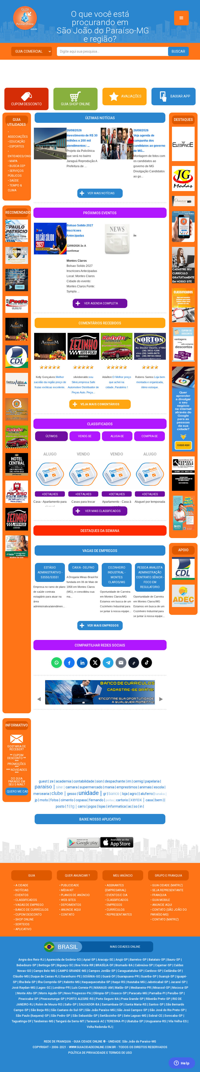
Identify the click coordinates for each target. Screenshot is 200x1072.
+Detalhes (50, 494)
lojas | (103, 806)
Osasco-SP (119, 993)
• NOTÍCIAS (21, 890)
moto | (45, 800)
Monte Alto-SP (27, 993)
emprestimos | (128, 787)
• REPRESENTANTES (118, 914)
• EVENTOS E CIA (116, 895)
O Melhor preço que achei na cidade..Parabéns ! (118, 382)
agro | (134, 794)
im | (130, 781)
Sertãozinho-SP (110, 1015)
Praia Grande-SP (132, 999)
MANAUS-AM (103, 987)
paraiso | (45, 787)
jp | (37, 800)
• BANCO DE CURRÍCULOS (31, 909)
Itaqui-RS (118, 982)
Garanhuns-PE (71, 976)
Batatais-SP (157, 959)
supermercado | (92, 787)
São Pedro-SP (60, 1015)
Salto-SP (70, 1004)
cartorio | (123, 800)
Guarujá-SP (166, 976)
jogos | (93, 806)
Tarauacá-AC (95, 1021)
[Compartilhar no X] (95, 662)
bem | (159, 800)
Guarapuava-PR (128, 976)
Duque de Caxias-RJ (45, 976)
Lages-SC (44, 987)
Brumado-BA (124, 965)
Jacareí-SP (178, 982)
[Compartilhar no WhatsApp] (56, 662)
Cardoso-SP (153, 971)
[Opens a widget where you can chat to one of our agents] (181, 1063)
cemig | (139, 781)
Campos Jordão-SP (102, 971)
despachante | (116, 781)
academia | (64, 781)
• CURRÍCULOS (114, 909)
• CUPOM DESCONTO (28, 914)
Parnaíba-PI (157, 993)
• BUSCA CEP (16, 166)
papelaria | (153, 781)
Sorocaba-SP (173, 1015)
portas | (111, 800)
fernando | (97, 800)
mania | (111, 787)
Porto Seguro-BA (107, 999)
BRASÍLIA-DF (104, 965)
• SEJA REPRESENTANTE (167, 890)
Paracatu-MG (138, 993)
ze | (53, 781)
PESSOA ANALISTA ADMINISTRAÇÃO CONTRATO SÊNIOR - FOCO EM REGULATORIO (150, 577)
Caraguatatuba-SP (130, 971)
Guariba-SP (149, 976)
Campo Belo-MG (44, 971)
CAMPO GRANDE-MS (72, 971)
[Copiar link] (133, 662)
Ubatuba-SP (135, 1021)
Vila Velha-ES (177, 1021)
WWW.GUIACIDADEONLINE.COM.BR (92, 1047)
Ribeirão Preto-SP (158, 999)
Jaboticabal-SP (157, 982)
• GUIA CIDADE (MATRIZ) (166, 885)
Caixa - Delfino (83, 567)
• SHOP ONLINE (24, 919)
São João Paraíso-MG (100, 1010)
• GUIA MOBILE (160, 900)
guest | (44, 781)
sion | (100, 781)
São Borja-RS (40, 1010)
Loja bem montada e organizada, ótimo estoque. (150, 382)
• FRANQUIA (158, 895)
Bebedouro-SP (26, 965)
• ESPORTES (16, 146)
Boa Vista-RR (84, 965)
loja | (126, 794)
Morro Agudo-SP (50, 993)
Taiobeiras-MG (43, 1021)
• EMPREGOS (113, 905)
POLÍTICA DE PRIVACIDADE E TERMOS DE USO (100, 1052)
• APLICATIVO (22, 929)
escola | (159, 787)
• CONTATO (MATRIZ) (164, 919)
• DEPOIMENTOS (70, 905)
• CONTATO (66, 914)
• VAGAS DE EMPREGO (29, 905)
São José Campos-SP (132, 1010)
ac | (131, 806)
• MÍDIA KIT (66, 890)
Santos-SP (156, 1004)
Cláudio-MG (21, 976)
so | (137, 806)
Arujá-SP (121, 959)
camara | (73, 787)
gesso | (73, 794)
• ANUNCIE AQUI (70, 909)
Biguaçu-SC (65, 965)
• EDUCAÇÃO (16, 141)
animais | (147, 787)
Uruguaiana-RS (155, 1021)
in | (142, 806)
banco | (115, 794)
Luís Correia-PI (82, 987)
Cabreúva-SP (144, 965)
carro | (83, 806)
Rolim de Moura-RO (49, 1004)
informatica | (118, 806)
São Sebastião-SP (85, 1015)
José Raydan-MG (23, 987)
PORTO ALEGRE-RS (80, 999)
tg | (74, 806)
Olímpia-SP (101, 993)
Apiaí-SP (89, 959)
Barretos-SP (138, 959)
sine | (61, 787)
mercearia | (42, 794)
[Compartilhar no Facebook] (69, 662)
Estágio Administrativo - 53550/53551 (50, 572)
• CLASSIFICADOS (25, 900)
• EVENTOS (21, 895)
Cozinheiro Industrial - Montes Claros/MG (116, 575)
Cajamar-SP (163, 965)
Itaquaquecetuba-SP (96, 982)
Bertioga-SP (47, 965)
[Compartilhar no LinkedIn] (82, 662)
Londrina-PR (61, 987)
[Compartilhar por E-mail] (121, 662)
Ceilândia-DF (172, 971)
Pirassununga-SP (52, 999)
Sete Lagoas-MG (135, 1015)
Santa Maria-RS (136, 1004)
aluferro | (147, 794)
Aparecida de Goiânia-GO (63, 959)
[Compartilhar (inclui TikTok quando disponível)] (146, 662)
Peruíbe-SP (175, 993)
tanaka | (160, 794)
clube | (59, 793)
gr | (106, 794)
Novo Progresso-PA (77, 993)
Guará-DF (108, 976)
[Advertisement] (100, 73)
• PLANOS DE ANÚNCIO (74, 895)
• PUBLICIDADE (69, 885)
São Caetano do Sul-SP (67, 1010)
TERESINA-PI (115, 1021)
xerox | (138, 799)
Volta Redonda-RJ (99, 1027)
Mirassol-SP (161, 987)
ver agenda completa (100, 303)
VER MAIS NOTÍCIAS (99, 193)
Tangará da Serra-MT (70, 1021)
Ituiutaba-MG (136, 982)
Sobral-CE (155, 1015)
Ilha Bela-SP (27, 982)
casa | (150, 800)
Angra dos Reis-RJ (31, 959)
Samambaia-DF (112, 1004)
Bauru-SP (173, 959)
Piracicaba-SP (28, 999)
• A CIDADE (21, 885)
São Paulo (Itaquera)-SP (32, 1015)
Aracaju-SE (105, 959)
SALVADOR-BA (89, 1004)
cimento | (68, 800)
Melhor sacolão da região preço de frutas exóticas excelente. (50, 382)
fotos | (55, 800)
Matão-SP (122, 987)
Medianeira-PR (141, 987)
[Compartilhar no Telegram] (108, 662)
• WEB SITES (67, 900)
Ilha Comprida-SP (50, 982)
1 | (69, 806)
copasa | (82, 800)
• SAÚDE (13, 180)
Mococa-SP (180, 987)
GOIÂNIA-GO (91, 976)
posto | (61, 806)
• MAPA (12, 161)
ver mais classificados (99, 511)
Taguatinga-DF (21, 1021)
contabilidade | (84, 781)
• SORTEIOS (21, 924)
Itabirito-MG (72, 982)
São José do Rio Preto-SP (167, 1010)
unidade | (91, 793)
